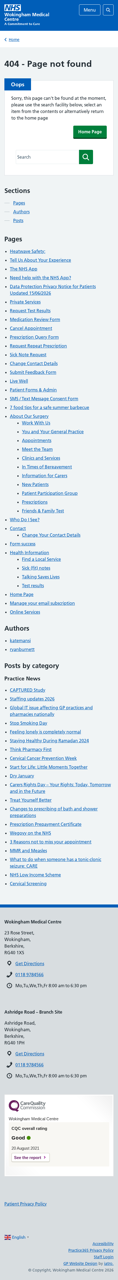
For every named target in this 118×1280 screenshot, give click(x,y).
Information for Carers (44, 475)
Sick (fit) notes (36, 568)
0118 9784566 (29, 974)
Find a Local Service (41, 559)
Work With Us (36, 423)
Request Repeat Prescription (38, 346)
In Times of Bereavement (47, 467)
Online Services (25, 612)
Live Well (19, 381)
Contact (18, 528)
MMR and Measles (28, 850)
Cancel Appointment (31, 328)
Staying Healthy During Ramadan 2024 (49, 740)
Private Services (25, 302)
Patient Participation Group (50, 493)
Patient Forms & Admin (33, 390)
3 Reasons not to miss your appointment (50, 842)
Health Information (29, 552)
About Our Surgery (29, 416)
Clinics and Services (41, 458)
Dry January (22, 776)
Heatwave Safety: (27, 251)
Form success (22, 544)
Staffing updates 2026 (32, 699)
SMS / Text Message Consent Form (44, 398)
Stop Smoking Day (28, 723)
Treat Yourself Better (31, 800)
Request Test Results (30, 310)
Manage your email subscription (42, 603)
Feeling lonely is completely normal (45, 732)
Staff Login (104, 1256)
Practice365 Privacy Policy (91, 1250)
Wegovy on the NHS (30, 833)
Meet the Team (37, 449)
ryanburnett (22, 649)
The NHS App (23, 269)
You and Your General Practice (53, 431)
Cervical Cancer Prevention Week (43, 758)
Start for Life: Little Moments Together (49, 767)
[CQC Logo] (27, 1110)
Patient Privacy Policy (25, 1204)
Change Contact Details (34, 363)
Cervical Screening (28, 883)
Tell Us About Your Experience (40, 260)
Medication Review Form (35, 319)
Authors (21, 211)
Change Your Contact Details (51, 535)
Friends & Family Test (43, 511)
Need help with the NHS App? (40, 277)
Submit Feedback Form (33, 372)
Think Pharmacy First (31, 749)
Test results (33, 585)
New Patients (35, 484)
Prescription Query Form (34, 337)
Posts (18, 220)
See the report (27, 1157)
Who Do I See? (25, 519)
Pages (19, 203)
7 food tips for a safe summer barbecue (49, 407)
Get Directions (29, 963)
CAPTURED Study (27, 690)
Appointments (36, 440)
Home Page (90, 131)
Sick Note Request (28, 354)
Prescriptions (34, 502)
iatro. (109, 1263)
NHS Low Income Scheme (35, 875)
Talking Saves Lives (41, 577)
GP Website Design (80, 1263)
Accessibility (103, 1243)
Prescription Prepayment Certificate (46, 824)
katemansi (20, 640)
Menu (90, 10)
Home (14, 39)
